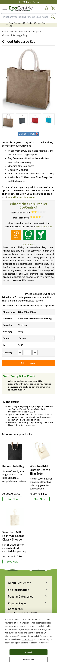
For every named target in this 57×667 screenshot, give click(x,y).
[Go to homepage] (21, 8)
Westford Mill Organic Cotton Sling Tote (40, 469)
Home (5, 31)
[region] (14, 451)
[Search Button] (53, 17)
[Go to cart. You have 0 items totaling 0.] (53, 10)
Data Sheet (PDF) (27, 133)
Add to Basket (28, 362)
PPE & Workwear (20, 31)
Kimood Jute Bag (13, 466)
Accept (28, 652)
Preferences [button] (44, 643)
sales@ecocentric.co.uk (21, 196)
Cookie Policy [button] (27, 639)
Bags (36, 31)
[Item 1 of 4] (28, 78)
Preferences (28, 659)
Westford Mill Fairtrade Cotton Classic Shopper (13, 535)
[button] (47, 8)
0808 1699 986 (29, 612)
